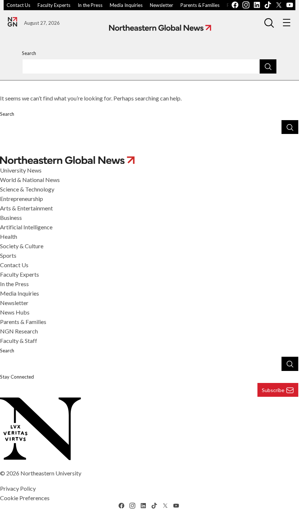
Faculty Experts (54, 5)
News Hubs (15, 312)
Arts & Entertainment (26, 208)
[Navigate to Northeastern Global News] (160, 27)
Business (11, 217)
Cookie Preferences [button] (25, 497)
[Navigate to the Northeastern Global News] (12, 22)
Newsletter (161, 5)
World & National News (30, 179)
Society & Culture (21, 245)
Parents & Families (200, 5)
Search (29, 53)
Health (8, 236)
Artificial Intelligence (26, 227)
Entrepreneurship (21, 198)
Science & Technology (27, 189)
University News (21, 170)
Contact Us (18, 5)
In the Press (90, 5)
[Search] (268, 66)
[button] (269, 22)
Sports (8, 255)
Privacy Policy (18, 488)
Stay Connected (17, 377)
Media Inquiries (126, 5)
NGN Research (19, 331)
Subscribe (273, 390)
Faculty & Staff (18, 340)
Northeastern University (50, 473)
